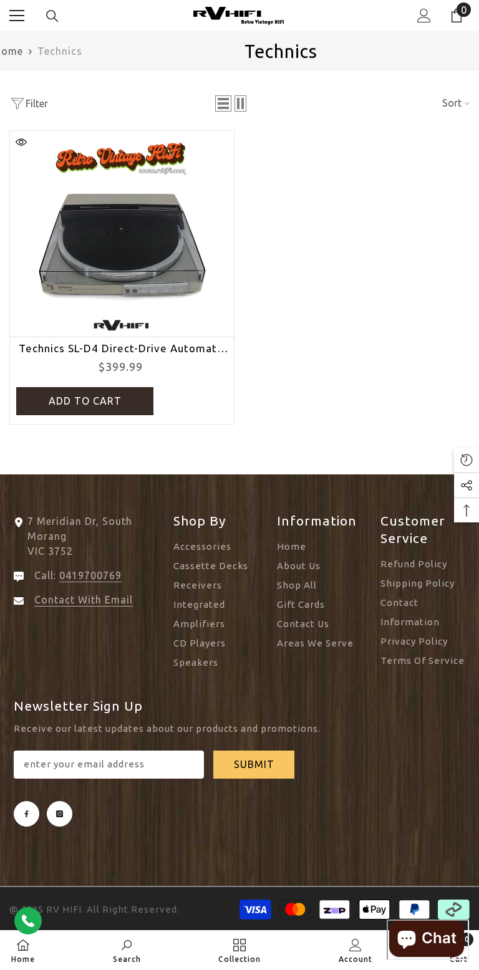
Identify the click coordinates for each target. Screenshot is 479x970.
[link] (127, 950)
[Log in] (424, 15)
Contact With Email (83, 599)
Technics (59, 51)
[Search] (52, 16)
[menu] (16, 15)
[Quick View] (21, 142)
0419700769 (90, 575)
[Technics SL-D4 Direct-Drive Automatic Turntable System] (122, 231)
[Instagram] (59, 814)
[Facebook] (26, 814)
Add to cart (85, 400)
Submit (254, 764)
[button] (223, 103)
